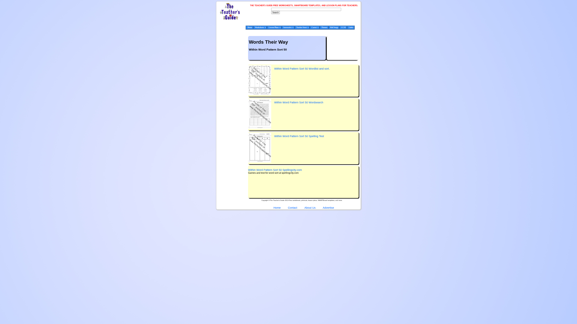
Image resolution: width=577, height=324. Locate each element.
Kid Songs (334, 27)
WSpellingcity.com (275, 169)
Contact (292, 207)
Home (250, 27)
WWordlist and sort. (302, 68)
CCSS (343, 27)
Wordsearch (298, 102)
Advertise (328, 207)
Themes (324, 27)
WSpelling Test (299, 136)
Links (351, 27)
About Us (310, 207)
